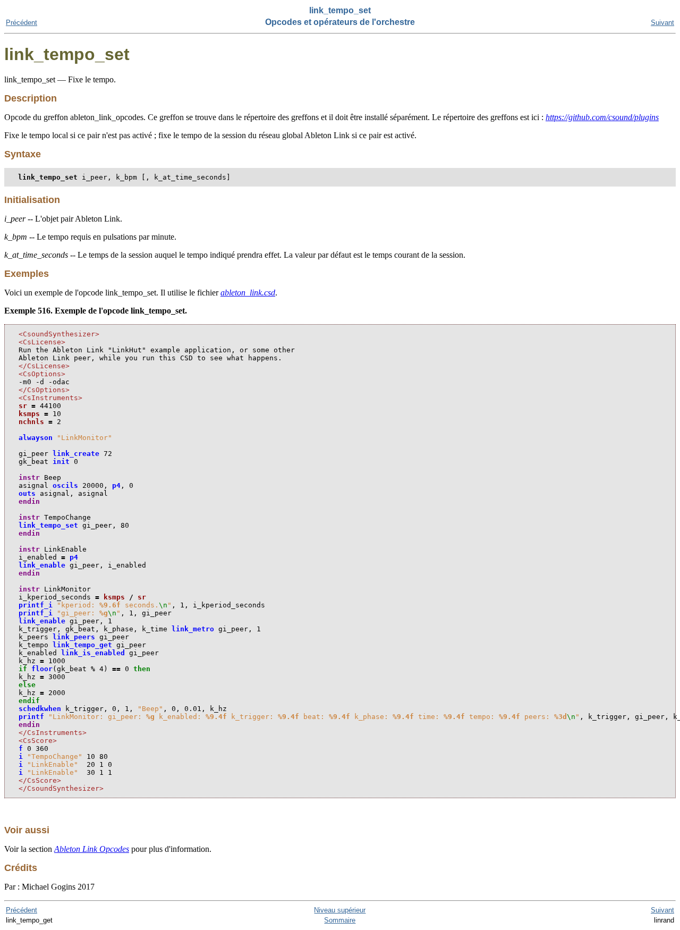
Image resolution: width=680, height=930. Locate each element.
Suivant (662, 23)
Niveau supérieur (340, 910)
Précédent (21, 23)
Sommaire (339, 920)
